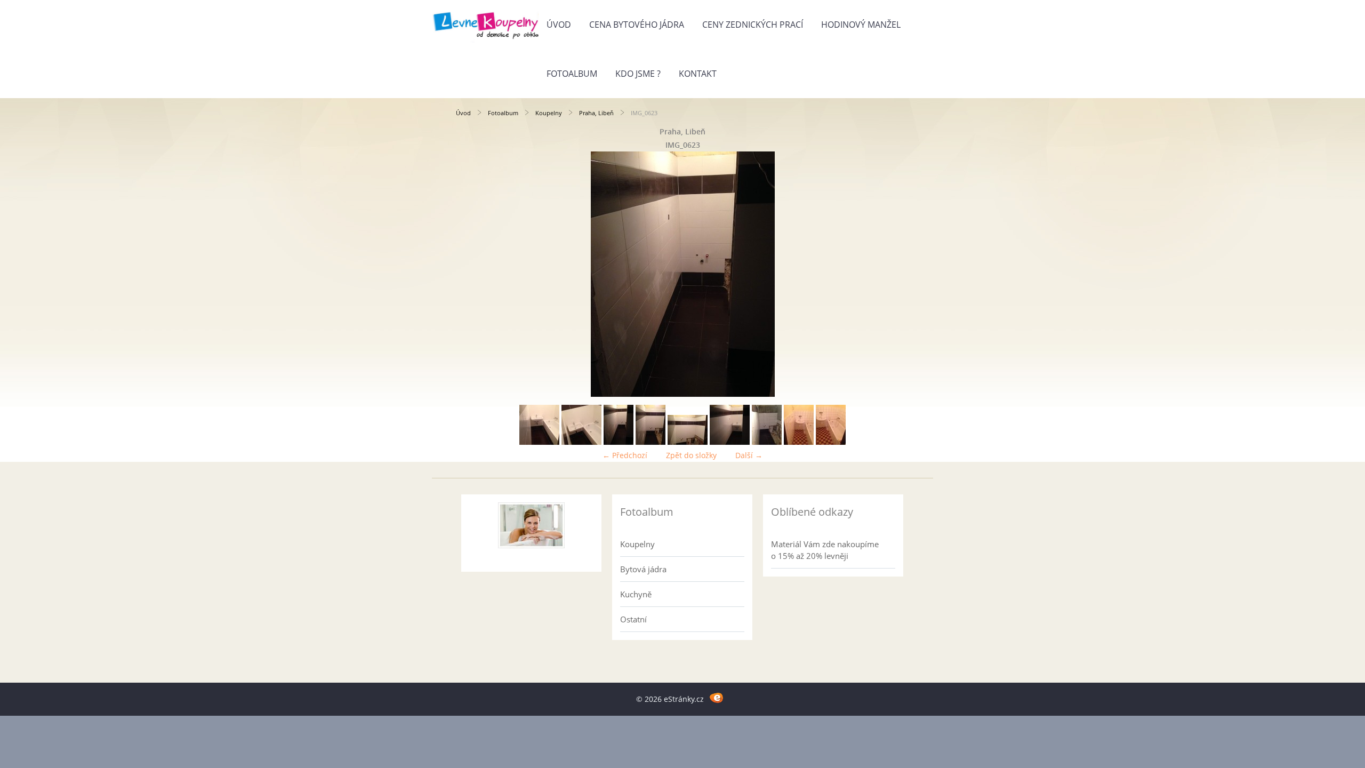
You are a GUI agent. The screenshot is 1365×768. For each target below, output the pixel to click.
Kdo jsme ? (638, 73)
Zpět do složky (691, 455)
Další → (748, 455)
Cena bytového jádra (636, 24)
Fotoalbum (572, 73)
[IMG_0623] (618, 442)
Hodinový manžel (861, 24)
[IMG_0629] (730, 442)
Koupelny (548, 113)
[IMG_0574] (799, 442)
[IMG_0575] (831, 442)
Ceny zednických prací (752, 24)
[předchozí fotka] (473, 274)
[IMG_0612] (767, 442)
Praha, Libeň (596, 113)
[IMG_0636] (581, 442)
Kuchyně (636, 594)
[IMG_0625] (688, 442)
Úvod (559, 24)
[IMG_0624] (650, 442)
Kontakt (698, 73)
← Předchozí (625, 455)
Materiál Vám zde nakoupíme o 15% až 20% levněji (825, 550)
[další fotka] (892, 274)
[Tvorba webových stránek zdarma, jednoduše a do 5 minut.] (716, 697)
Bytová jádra (643, 569)
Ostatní (633, 619)
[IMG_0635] (539, 442)
